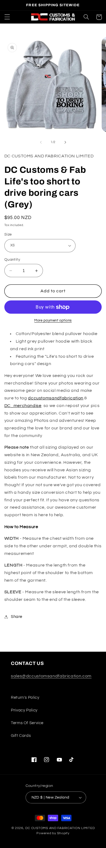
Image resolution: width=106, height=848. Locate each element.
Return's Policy (25, 697)
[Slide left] (41, 142)
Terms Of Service (27, 723)
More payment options (53, 320)
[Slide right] (65, 142)
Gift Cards (21, 736)
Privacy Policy (24, 710)
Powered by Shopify (52, 833)
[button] (7, 17)
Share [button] (16, 617)
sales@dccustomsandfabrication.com (51, 676)
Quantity (12, 259)
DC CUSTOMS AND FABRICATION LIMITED (60, 828)
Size (8, 234)
